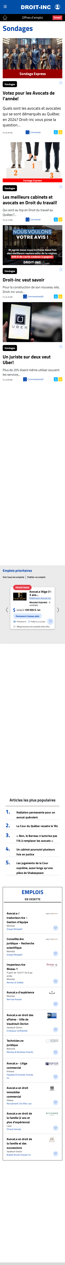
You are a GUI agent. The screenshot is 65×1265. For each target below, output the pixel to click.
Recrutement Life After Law (19, 1103)
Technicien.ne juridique (15, 1042)
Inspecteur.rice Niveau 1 (16, 966)
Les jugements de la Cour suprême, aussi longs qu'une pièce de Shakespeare (34, 868)
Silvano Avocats (14, 1129)
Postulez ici (21, 621)
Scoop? (57, 17)
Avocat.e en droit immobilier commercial (17, 1092)
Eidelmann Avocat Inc (40, 597)
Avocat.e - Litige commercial (17, 1065)
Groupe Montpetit (14, 929)
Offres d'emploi (32, 17)
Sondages (10, 84)
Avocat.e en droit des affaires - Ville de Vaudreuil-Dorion (20, 1019)
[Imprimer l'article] (60, 132)
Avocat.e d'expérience (20, 992)
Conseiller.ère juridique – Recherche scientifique (20, 943)
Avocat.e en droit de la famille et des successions (19, 1143)
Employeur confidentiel (17, 1030)
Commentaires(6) (35, 296)
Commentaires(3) (35, 379)
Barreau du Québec (15, 982)
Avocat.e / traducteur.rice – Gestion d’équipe (17, 917)
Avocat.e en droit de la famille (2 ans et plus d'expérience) (19, 1117)
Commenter (35, 132)
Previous (6, 609)
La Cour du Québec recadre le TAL (37, 826)
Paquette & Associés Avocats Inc (20, 1076)
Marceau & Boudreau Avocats (20, 1052)
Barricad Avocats (14, 999)
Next (58, 609)
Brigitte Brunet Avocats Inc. (19, 1154)
